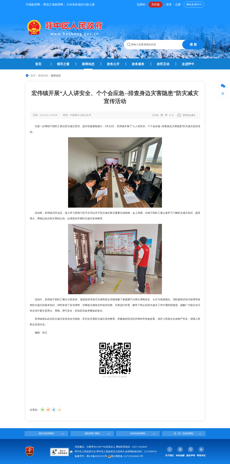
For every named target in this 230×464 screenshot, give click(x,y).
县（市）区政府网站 (184, 433)
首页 (33, 75)
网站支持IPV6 (194, 4)
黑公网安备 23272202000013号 (127, 456)
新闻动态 (43, 75)
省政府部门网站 (92, 433)
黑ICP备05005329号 (97, 456)
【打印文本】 (189, 115)
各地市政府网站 (138, 433)
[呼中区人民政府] (64, 27)
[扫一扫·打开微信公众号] (223, 86)
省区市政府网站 (46, 433)
